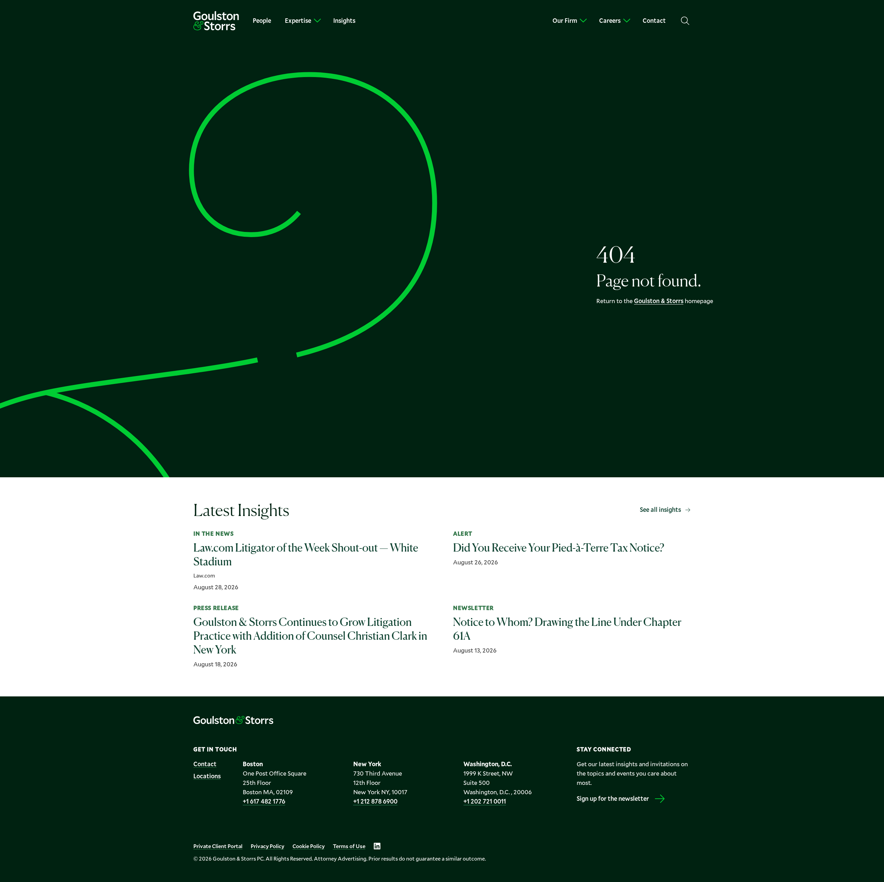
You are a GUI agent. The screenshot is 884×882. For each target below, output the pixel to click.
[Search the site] (685, 20)
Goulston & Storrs (658, 301)
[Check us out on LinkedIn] (377, 846)
